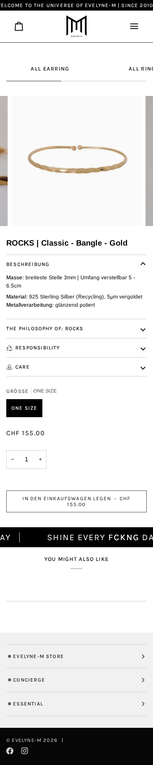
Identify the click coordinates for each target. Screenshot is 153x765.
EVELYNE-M (27, 740)
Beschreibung (27, 264)
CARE (22, 367)
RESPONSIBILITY (37, 348)
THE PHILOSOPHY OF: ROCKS (45, 328)
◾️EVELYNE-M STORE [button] (35, 656)
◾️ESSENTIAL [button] (24, 704)
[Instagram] (24, 750)
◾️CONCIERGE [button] (25, 680)
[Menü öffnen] (131, 26)
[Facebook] (9, 750)
